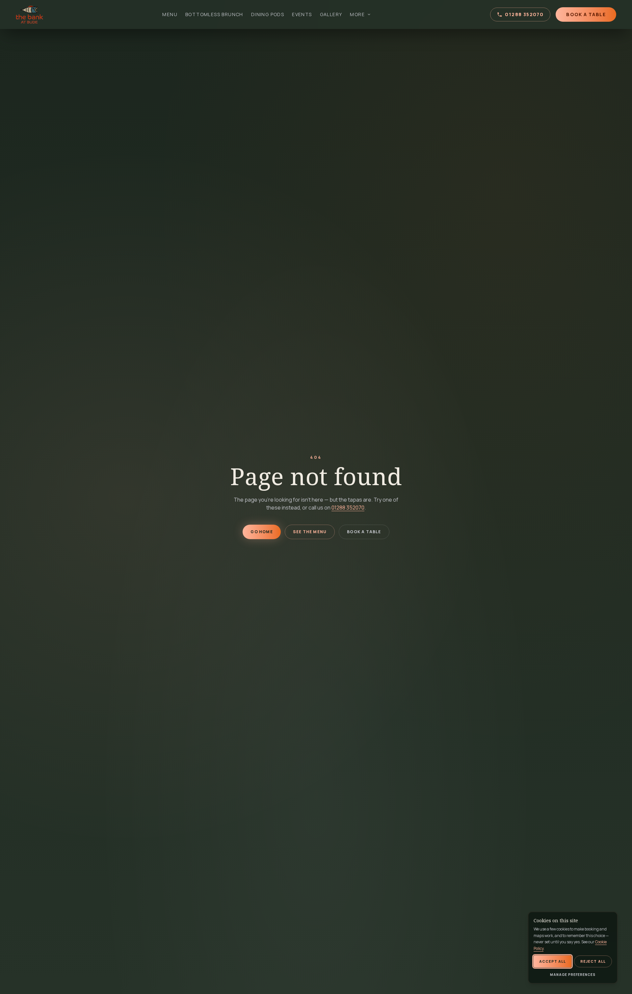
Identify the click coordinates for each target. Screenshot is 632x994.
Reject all (593, 961)
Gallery (331, 14)
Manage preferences (572, 974)
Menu (169, 14)
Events (302, 14)
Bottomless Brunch (214, 14)
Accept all (552, 961)
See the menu (310, 532)
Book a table (364, 532)
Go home (261, 532)
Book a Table (586, 14)
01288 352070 (524, 14)
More (357, 14)
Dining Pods (267, 14)
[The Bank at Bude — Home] (29, 14)
